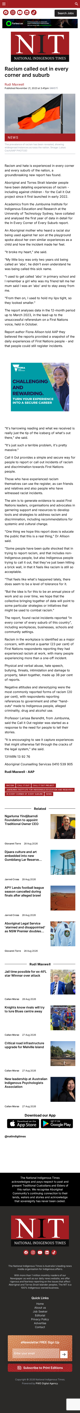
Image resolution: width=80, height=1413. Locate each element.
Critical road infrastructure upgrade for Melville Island (24, 1045)
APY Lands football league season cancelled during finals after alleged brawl (24, 891)
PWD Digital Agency (47, 1383)
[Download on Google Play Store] (57, 1123)
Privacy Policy (40, 1319)
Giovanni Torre (13, 843)
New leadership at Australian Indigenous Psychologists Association (26, 1083)
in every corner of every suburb (24, 794)
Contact (40, 1327)
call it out (23, 785)
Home (40, 1303)
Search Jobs (66, 13)
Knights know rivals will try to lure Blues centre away (24, 1009)
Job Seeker (40, 1311)
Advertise (40, 1323)
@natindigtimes (15, 1136)
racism (10, 785)
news (13, 137)
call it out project (43, 785)
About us (40, 1307)
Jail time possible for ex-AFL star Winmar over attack (26, 973)
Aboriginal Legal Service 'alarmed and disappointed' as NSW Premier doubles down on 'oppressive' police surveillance (26, 927)
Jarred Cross (12, 879)
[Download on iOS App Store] (23, 1123)
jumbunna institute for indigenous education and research (39, 790)
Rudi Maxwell (14, 84)
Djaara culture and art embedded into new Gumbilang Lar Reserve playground (22, 856)
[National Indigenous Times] (40, 47)
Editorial (40, 1315)
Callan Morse (12, 999)
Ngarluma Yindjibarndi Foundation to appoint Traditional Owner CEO (21, 820)
